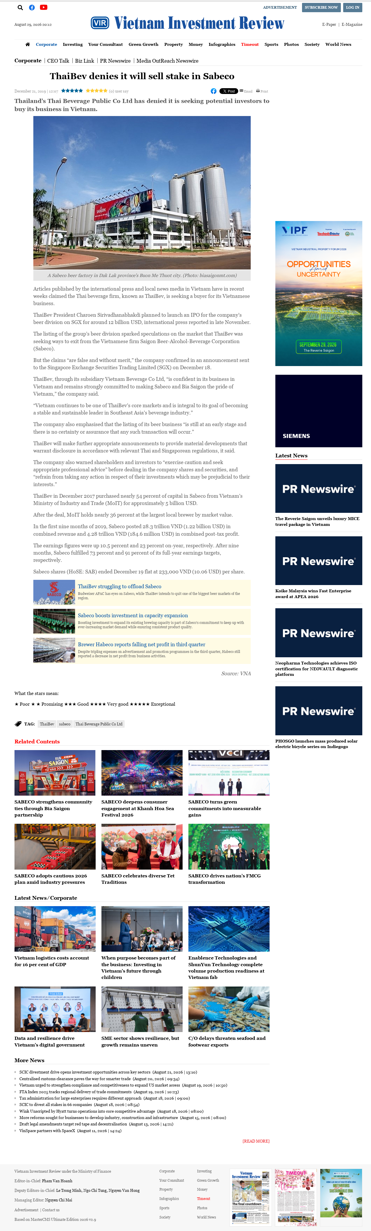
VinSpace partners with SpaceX (47, 1130)
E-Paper (329, 24)
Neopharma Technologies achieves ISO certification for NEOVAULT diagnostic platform (316, 668)
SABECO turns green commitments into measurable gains (224, 808)
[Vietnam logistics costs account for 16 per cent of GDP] (55, 929)
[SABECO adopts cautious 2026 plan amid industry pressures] (55, 847)
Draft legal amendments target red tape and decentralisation (73, 1124)
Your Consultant (105, 44)
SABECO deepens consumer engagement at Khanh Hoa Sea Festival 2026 (137, 808)
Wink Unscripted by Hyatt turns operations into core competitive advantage (87, 1111)
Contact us (51, 1209)
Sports (271, 44)
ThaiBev (47, 724)
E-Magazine (352, 24)
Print (264, 91)
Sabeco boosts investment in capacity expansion (133, 615)
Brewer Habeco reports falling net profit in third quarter (141, 644)
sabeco (64, 724)
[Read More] (256, 1141)
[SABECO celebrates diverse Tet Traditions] (142, 847)
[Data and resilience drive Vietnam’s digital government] (55, 1009)
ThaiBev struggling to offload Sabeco (119, 586)
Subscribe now (321, 7)
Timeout (250, 44)
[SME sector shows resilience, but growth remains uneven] (142, 1009)
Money (196, 44)
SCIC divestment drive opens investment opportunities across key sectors (85, 1072)
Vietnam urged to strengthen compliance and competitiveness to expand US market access (100, 1085)
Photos (291, 44)
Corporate (46, 44)
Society (312, 44)
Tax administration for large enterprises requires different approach (80, 1098)
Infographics (222, 44)
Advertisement (280, 7)
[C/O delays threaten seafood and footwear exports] (229, 1009)
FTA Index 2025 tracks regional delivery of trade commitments (75, 1091)
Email (248, 91)
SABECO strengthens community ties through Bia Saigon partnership (53, 808)
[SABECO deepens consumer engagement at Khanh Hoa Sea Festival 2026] (142, 773)
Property (173, 44)
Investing (73, 44)
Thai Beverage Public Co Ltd (99, 724)
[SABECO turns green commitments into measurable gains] (229, 773)
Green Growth (144, 44)
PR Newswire (115, 60)
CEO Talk (58, 60)
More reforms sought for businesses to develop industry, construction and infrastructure (99, 1117)
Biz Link (84, 60)
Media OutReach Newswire (168, 60)
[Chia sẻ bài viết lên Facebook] (214, 91)
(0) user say (118, 91)
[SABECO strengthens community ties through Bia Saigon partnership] (55, 773)
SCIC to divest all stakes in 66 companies (56, 1104)
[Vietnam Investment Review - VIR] (188, 38)
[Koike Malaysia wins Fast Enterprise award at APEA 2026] (318, 560)
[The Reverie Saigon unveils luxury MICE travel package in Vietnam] (318, 488)
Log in (352, 7)
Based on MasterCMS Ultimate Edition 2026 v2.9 (55, 1219)
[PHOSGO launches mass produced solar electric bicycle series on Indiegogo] (318, 710)
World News (338, 44)
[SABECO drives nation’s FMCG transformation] (229, 847)
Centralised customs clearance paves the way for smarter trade (75, 1078)
